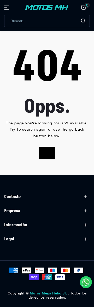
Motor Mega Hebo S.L (49, 293)
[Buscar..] (83, 21)
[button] (7, 7)
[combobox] (47, 21)
